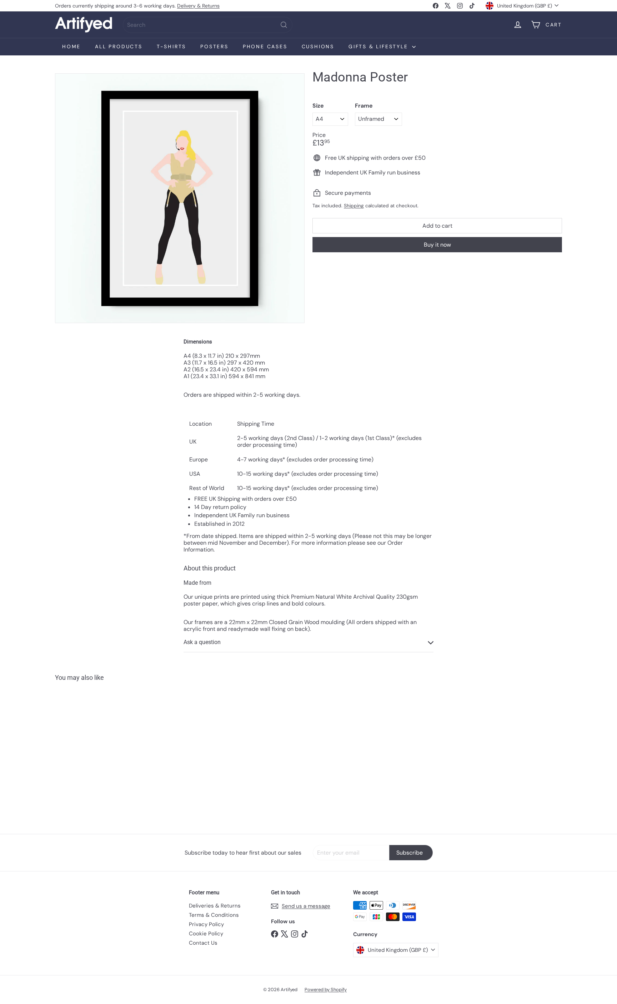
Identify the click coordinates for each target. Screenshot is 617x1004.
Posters (214, 46)
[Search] (283, 25)
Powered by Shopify (326, 989)
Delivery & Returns (198, 6)
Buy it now (437, 244)
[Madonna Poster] (94, 752)
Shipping (354, 206)
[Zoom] (179, 198)
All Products (118, 46)
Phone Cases (265, 46)
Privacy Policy (206, 924)
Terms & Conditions (214, 915)
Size (318, 105)
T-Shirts (171, 46)
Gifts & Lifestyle (379, 46)
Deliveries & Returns (215, 905)
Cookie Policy (206, 933)
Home (71, 46)
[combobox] (207, 25)
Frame (364, 105)
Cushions (318, 46)
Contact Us (203, 942)
